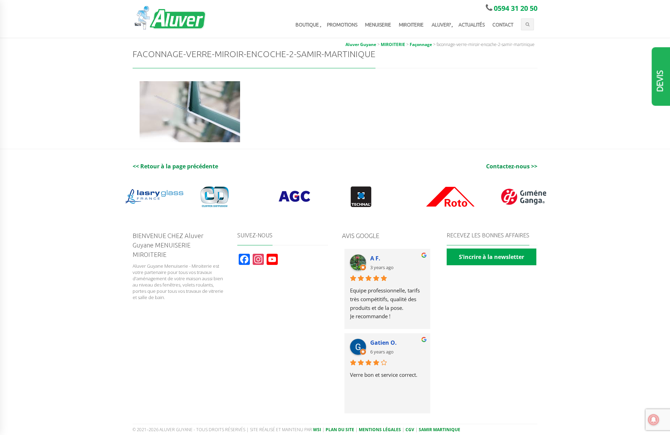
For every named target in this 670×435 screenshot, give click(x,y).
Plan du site (340, 430)
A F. (375, 258)
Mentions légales (380, 430)
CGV (409, 430)
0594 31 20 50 (515, 8)
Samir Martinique (439, 430)
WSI (317, 430)
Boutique (307, 25)
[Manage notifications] (653, 419)
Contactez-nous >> (511, 166)
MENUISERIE (378, 25)
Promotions (342, 25)
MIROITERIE (411, 25)
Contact (502, 25)
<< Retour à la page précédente (175, 166)
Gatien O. (383, 342)
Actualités (472, 25)
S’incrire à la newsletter (491, 257)
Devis (660, 81)
